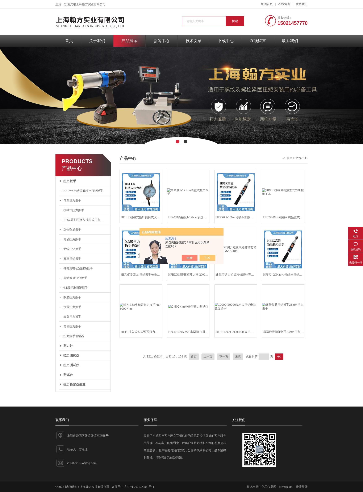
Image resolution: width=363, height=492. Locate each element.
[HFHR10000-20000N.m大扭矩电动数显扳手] (236, 307)
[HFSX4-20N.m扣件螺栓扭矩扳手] (283, 249)
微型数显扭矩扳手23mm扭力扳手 (283, 331)
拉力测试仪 (71, 355)
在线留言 (284, 4)
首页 (69, 41)
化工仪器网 (269, 486)
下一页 (223, 356)
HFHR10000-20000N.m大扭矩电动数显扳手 (236, 331)
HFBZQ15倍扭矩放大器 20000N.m (188, 274)
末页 (238, 356)
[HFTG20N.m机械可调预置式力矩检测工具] (283, 192)
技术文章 (194, 41)
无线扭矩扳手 (72, 249)
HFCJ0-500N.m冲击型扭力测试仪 (188, 331)
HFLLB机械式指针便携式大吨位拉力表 (141, 217)
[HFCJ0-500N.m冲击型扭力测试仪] (188, 307)
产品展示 (129, 41)
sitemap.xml (286, 486)
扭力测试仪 (71, 365)
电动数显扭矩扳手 (75, 278)
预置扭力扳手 (72, 307)
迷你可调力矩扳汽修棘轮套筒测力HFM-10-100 (236, 274)
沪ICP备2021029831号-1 (139, 486)
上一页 (208, 356)
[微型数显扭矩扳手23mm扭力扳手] (283, 307)
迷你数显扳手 (72, 229)
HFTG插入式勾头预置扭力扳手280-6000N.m (141, 331)
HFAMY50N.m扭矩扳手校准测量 (141, 274)
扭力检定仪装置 (74, 384)
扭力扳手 (69, 181)
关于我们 (97, 41)
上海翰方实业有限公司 (90, 4)
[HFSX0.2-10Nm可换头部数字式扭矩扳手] (236, 192)
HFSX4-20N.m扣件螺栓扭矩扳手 (283, 274)
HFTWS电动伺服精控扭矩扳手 (83, 190)
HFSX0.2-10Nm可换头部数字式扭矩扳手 (236, 217)
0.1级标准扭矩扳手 (75, 287)
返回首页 (267, 4)
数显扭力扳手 (72, 297)
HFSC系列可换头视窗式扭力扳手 (84, 219)
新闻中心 (162, 41)
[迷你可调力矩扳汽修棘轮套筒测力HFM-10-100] (236, 249)
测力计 (68, 345)
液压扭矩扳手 (72, 258)
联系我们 (302, 4)
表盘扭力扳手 (72, 316)
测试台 (68, 374)
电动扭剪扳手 (72, 239)
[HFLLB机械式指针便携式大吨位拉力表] (141, 192)
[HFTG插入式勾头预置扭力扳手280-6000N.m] (141, 307)
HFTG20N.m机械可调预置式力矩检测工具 (283, 217)
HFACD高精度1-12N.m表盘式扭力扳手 (188, 217)
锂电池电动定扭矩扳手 (78, 268)
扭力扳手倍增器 (73, 336)
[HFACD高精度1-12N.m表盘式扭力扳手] (188, 192)
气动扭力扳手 (72, 200)
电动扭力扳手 (72, 326)
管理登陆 (302, 486)
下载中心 (226, 41)
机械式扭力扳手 (73, 210)
